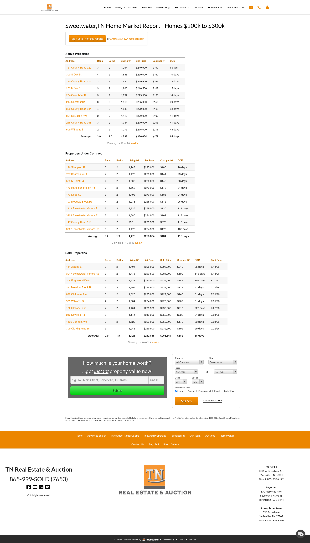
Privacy (192, 539)
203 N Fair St (73, 88)
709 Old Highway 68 (78, 328)
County (179, 358)
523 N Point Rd (75, 181)
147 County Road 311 (78, 222)
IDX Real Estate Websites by (128, 539)
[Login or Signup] (267, 6)
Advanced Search (212, 400)
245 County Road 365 (78, 122)
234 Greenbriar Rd (77, 95)
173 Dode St (73, 194)
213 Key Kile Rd (75, 315)
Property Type (182, 387)
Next (133, 143)
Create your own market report (127, 38)
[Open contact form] (251, 6)
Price (177, 367)
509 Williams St (75, 129)
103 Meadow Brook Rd (79, 201)
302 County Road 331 (78, 109)
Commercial (204, 391)
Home (180, 391)
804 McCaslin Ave (76, 116)
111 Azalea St (74, 267)
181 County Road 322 (78, 67)
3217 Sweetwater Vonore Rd (82, 273)
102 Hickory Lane (76, 308)
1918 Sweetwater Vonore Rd (82, 208)
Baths (195, 377)
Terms (182, 539)
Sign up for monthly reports (87, 38)
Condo (191, 391)
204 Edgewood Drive (78, 280)
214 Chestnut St (75, 102)
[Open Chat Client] (300, 534)
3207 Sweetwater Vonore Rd (82, 229)
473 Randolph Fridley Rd (80, 187)
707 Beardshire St (76, 174)
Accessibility (168, 539)
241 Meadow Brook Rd (79, 287)
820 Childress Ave (76, 294)
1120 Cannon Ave (76, 322)
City (210, 358)
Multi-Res (229, 391)
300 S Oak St (73, 74)
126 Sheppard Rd (76, 167)
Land (217, 391)
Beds (177, 377)
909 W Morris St (75, 301)
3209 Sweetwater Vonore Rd (82, 215)
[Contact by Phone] (259, 6)
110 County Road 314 (78, 81)
